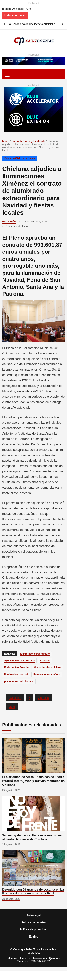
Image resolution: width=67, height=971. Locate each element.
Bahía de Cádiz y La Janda (28, 141)
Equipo (33, 936)
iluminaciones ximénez (47, 674)
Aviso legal (33, 915)
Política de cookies (33, 922)
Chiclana (45, 660)
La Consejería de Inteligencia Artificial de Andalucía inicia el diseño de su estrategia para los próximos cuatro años (33, 23)
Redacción (9, 221)
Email (12, 706)
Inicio (5, 141)
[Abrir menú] (33, 74)
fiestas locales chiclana (47, 667)
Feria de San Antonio (16, 667)
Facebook (15, 697)
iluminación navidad (16, 674)
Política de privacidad (33, 929)
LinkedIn (43, 697)
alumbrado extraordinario (35, 653)
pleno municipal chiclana (19, 681)
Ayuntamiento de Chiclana (19, 660)
